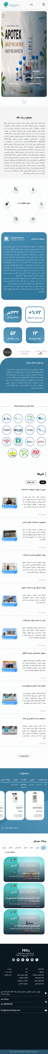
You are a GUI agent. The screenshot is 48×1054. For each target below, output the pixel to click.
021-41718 (4, 999)
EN (31, 4)
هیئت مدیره (8, 972)
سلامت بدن (18, 848)
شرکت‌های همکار (39, 978)
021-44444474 (7, 1004)
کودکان (10, 848)
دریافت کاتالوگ (14, 83)
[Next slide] (6, 92)
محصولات (41, 972)
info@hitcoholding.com (10, 1010)
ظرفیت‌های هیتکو (39, 981)
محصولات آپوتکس (34, 77)
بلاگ (26, 969)
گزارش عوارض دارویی (22, 975)
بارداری (37, 848)
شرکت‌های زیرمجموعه (38, 975)
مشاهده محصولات (33, 83)
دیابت (31, 848)
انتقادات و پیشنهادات (22, 981)
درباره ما (10, 969)
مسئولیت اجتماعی (23, 984)
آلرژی (43, 848)
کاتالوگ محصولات (23, 978)
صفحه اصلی (41, 969)
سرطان (25, 848)
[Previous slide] (12, 92)
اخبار (26, 972)
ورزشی (4, 848)
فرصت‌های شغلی (39, 984)
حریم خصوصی (8, 975)
